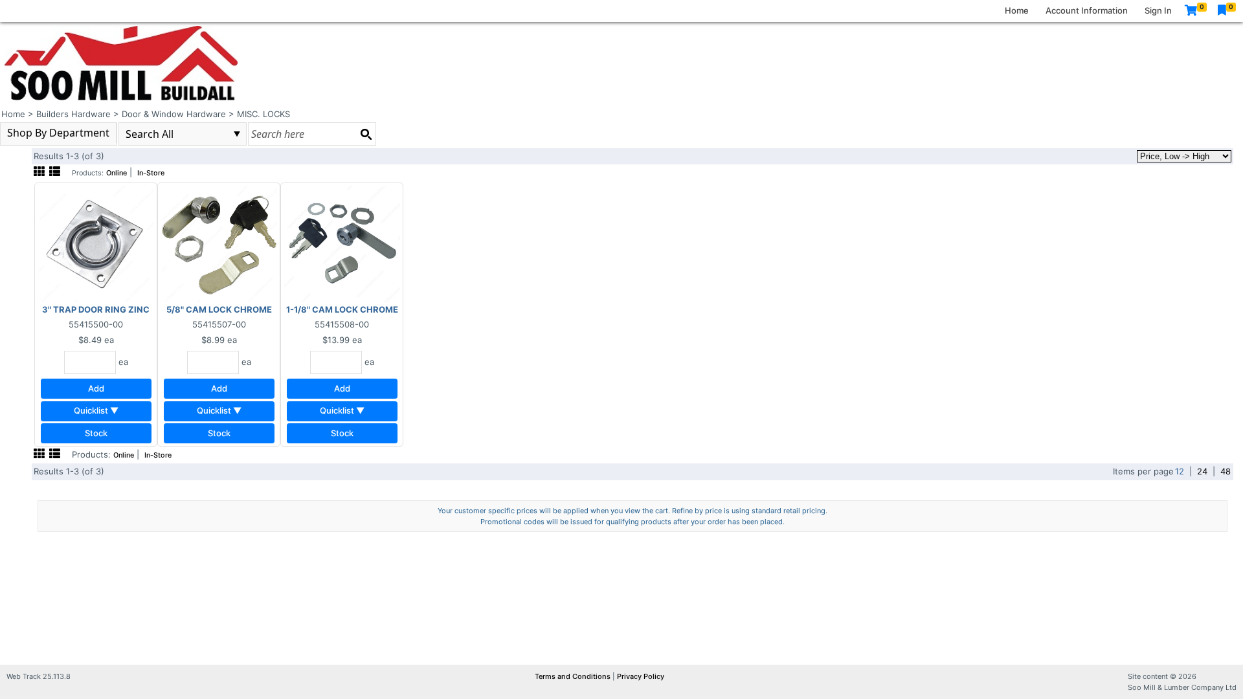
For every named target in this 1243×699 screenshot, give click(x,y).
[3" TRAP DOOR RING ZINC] (96, 243)
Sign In (1158, 10)
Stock (96, 433)
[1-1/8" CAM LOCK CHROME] (342, 243)
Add (96, 388)
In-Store (150, 173)
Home (1017, 10)
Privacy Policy (640, 676)
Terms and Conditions (573, 676)
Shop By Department (58, 133)
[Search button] (365, 134)
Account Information (1087, 10)
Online (116, 173)
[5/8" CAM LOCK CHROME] (219, 243)
